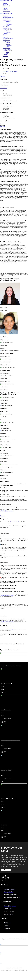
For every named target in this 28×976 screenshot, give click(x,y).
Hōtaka (7, 25)
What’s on (5, 16)
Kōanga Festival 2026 (8, 17)
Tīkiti (6, 18)
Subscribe (5, 4)
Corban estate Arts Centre (15, 521)
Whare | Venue (6, 26)
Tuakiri (6, 20)
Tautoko (7, 29)
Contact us (5, 33)
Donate (7, 30)
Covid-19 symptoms (11, 629)
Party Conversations (6, 710)
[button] (14, 123)
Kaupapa (8, 21)
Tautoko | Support (7, 28)
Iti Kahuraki (4, 825)
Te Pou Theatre (7, 718)
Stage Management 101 (7, 683)
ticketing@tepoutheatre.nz (7, 510)
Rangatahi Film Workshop (7, 798)
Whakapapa (9, 24)
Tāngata (8, 22)
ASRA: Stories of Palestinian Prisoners (10, 740)
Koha (6, 5)
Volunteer (8, 32)
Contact (5, 3)
